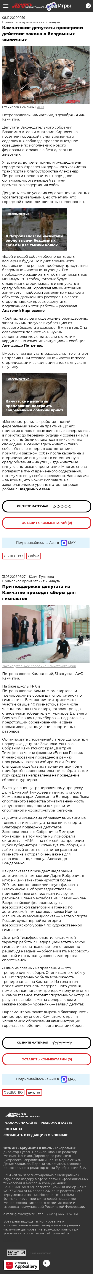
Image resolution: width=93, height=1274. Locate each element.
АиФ (40, 107)
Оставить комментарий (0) (47, 523)
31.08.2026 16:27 (14, 577)
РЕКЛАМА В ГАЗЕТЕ (56, 1123)
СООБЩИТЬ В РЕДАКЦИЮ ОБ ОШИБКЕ (35, 1135)
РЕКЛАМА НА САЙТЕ (20, 1123)
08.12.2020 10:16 (13, 18)
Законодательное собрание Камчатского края (39, 666)
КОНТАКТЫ (12, 1129)
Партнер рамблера (40, 1253)
